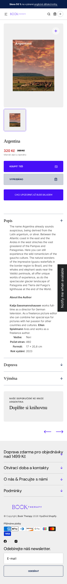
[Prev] (47, 431)
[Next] (59, 431)
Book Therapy (25, 516)
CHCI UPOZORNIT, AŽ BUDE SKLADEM (33, 194)
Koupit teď (16, 166)
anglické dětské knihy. (46, 4)
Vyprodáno (16, 179)
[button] (6, 14)
